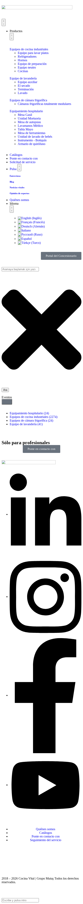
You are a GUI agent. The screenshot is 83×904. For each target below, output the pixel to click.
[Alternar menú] (4, 22)
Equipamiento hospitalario (29, 413)
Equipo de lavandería (26, 424)
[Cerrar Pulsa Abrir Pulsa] (19, 167)
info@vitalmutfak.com (16, 861)
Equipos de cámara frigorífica (31, 420)
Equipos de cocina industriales (33, 417)
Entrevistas (15, 176)
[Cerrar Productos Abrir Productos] (12, 36)
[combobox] (20, 269)
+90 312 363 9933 (13, 853)
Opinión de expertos (19, 193)
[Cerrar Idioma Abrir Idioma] (12, 209)
